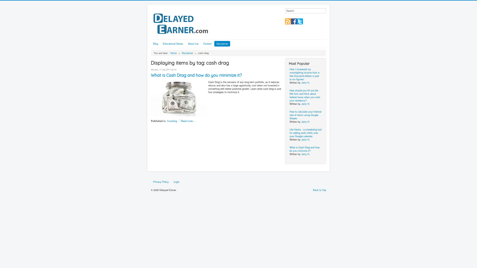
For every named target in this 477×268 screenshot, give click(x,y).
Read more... (188, 121)
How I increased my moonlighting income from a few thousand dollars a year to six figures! (304, 74)
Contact (207, 43)
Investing (172, 121)
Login (176, 182)
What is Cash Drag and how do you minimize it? (196, 75)
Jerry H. (305, 82)
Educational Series (173, 43)
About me (193, 43)
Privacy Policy (161, 182)
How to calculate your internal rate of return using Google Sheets (305, 115)
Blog (155, 43)
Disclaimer (222, 43)
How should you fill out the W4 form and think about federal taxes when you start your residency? (305, 95)
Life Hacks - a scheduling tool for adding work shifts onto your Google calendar (306, 133)
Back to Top (319, 190)
